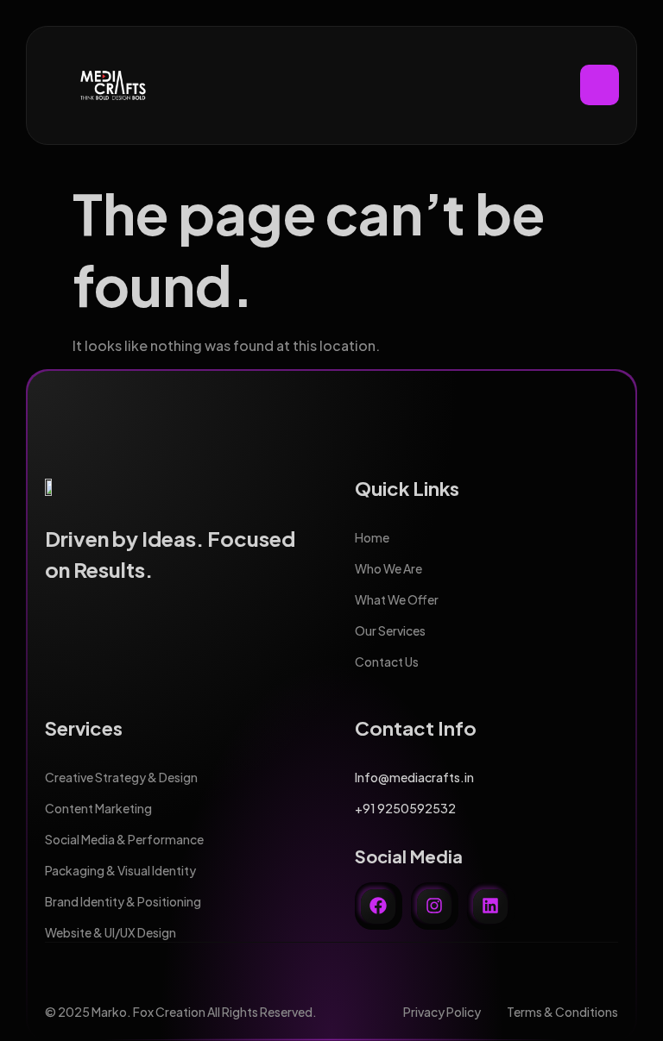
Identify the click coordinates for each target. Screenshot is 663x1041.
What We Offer (397, 599)
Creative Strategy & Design (121, 777)
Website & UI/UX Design (110, 932)
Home (372, 537)
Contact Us (387, 661)
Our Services (390, 630)
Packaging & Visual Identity (120, 870)
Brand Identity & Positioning (123, 901)
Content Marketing (98, 808)
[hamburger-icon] (599, 85)
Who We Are (388, 568)
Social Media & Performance (124, 839)
